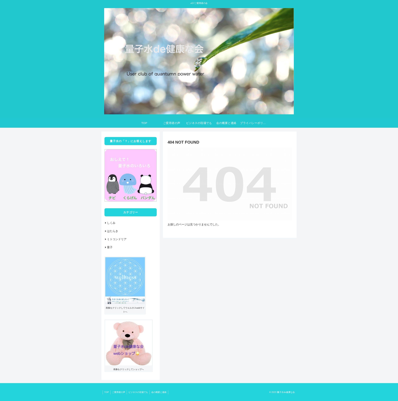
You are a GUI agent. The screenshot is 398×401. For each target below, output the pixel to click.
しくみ (111, 222)
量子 (110, 247)
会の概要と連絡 (159, 392)
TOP (106, 392)
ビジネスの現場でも (138, 392)
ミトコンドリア (117, 239)
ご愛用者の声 (118, 392)
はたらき (112, 231)
